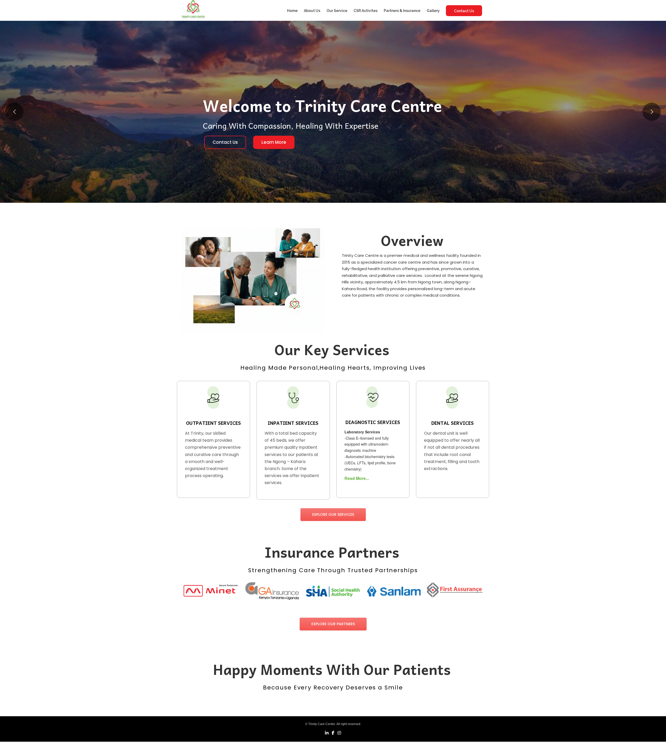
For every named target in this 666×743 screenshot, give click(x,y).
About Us (312, 11)
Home (292, 11)
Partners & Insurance (402, 11)
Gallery (433, 11)
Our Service (336, 11)
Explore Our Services (333, 514)
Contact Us (464, 11)
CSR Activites (365, 11)
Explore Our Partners (333, 624)
